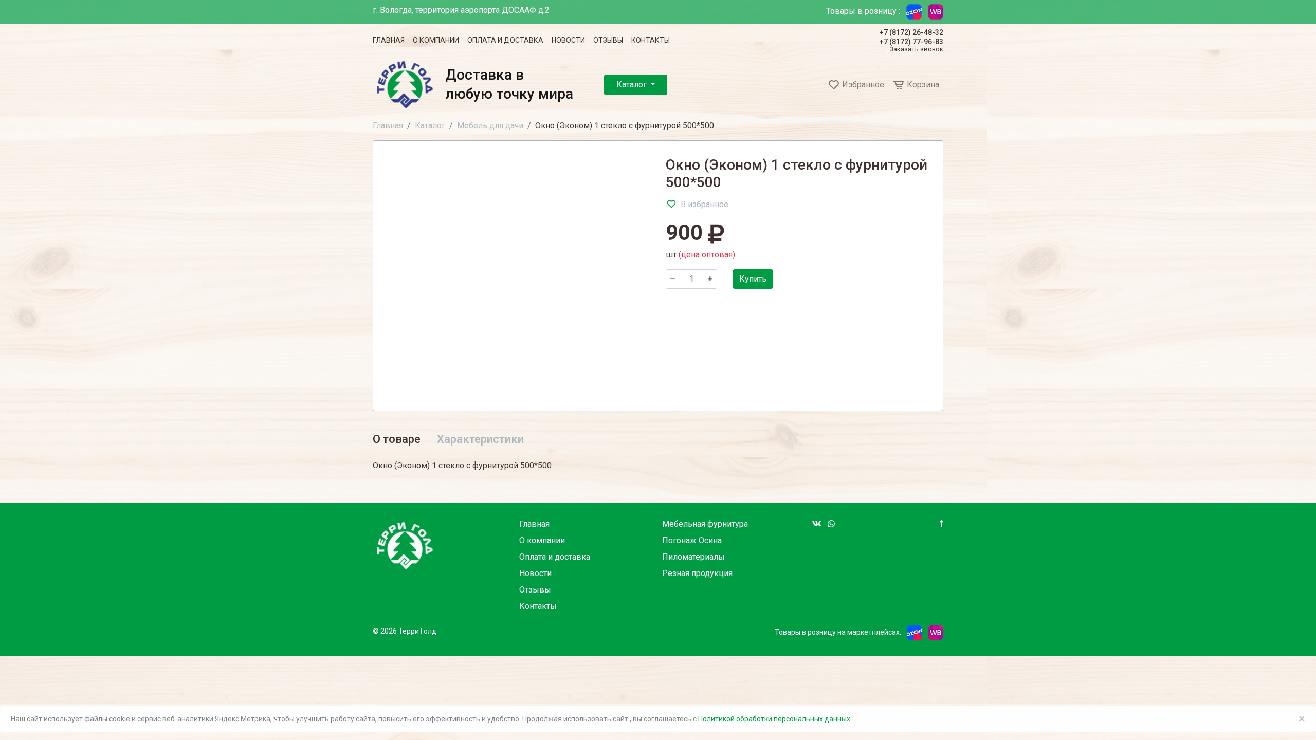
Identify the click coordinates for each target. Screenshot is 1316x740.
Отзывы (608, 40)
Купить (752, 279)
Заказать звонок (916, 49)
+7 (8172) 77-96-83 (911, 42)
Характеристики (480, 439)
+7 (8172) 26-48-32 (911, 32)
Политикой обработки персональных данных (774, 719)
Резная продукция (697, 573)
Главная (389, 40)
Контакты (650, 40)
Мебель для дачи (490, 126)
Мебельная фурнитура (705, 524)
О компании (436, 40)
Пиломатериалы (693, 557)
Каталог (632, 84)
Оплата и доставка (505, 40)
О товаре (397, 439)
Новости (568, 40)
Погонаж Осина (692, 540)
